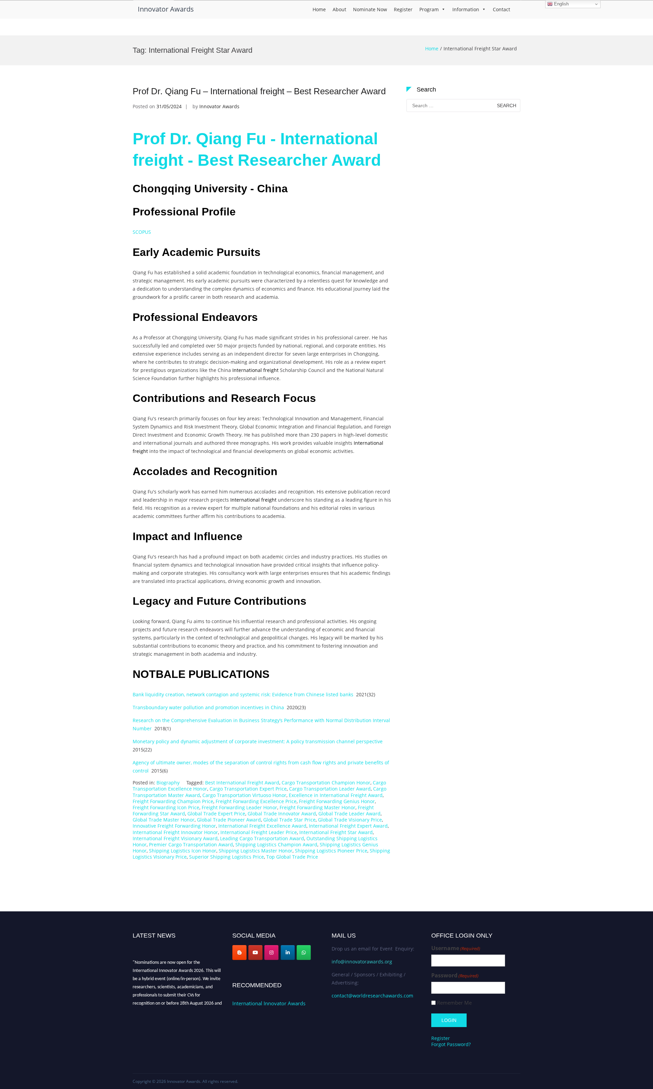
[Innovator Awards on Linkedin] (288, 952)
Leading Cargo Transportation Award (262, 838)
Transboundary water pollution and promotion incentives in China (208, 707)
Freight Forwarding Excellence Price (256, 801)
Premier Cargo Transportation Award (191, 844)
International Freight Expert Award (348, 826)
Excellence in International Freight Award (336, 795)
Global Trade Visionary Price (350, 819)
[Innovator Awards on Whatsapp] (304, 952)
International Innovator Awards (268, 1003)
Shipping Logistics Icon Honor (182, 850)
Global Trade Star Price (289, 819)
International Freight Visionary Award (175, 838)
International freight (255, 370)
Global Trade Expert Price (216, 813)
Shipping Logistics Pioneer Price (331, 850)
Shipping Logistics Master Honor (255, 850)
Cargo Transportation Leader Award (330, 788)
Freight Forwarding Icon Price (166, 807)
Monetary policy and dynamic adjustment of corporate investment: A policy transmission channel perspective (258, 741)
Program (429, 9)
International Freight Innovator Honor (175, 832)
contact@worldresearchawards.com (372, 995)
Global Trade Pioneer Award (229, 819)
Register (403, 9)
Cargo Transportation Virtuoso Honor (244, 795)
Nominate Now (370, 9)
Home (319, 9)
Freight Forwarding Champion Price (173, 801)
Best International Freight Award (242, 782)
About (339, 9)
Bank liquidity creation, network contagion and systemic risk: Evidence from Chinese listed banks (243, 694)
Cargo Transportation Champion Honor (326, 782)
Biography (168, 782)
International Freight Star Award (336, 832)
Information (465, 9)
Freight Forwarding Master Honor (317, 807)
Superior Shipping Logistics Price (226, 857)
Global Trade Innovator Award (282, 813)
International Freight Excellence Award (262, 826)
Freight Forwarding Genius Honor (337, 801)
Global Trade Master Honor (164, 819)
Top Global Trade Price (292, 857)
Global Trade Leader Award (349, 813)
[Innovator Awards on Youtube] (255, 952)
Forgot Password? (451, 1044)
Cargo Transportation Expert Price (248, 788)
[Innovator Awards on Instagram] (271, 952)
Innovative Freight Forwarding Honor (174, 826)
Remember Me (454, 1002)
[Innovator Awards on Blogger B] (239, 952)
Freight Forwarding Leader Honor (239, 807)
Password (455, 975)
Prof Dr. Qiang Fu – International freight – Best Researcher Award (259, 91)
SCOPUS (142, 232)
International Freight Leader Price (258, 832)
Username (455, 948)
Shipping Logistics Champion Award (276, 844)
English (561, 3)
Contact (501, 9)
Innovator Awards (166, 9)
